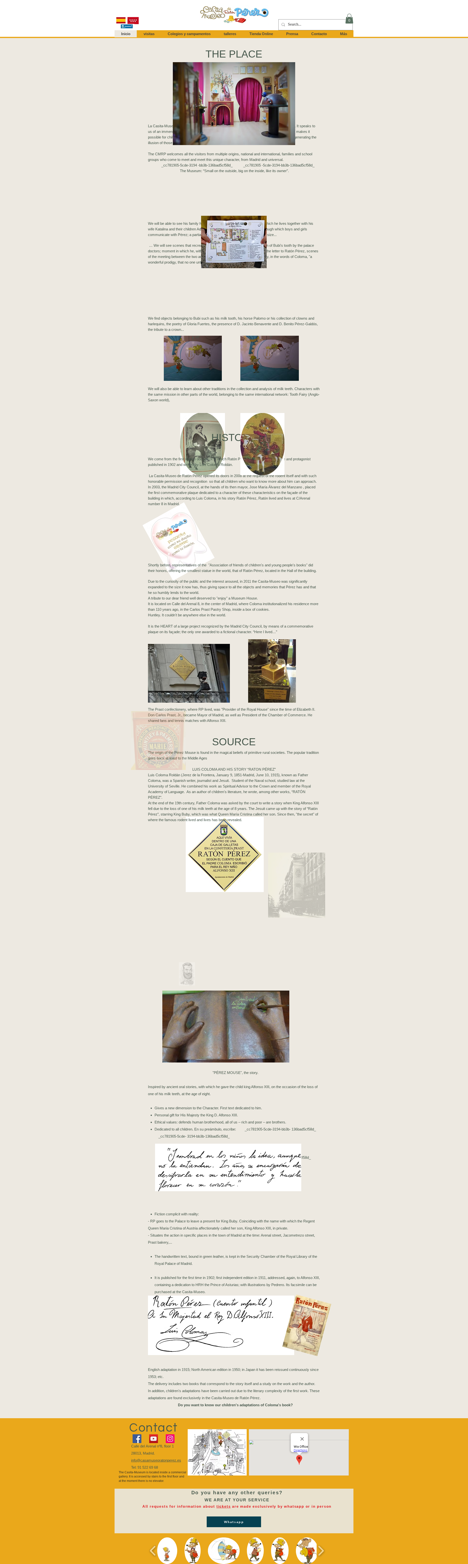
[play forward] (320, 1551)
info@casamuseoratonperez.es (156, 1460)
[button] (349, 19)
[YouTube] (153, 1438)
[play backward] (152, 1551)
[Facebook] (137, 1438)
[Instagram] (170, 1438)
